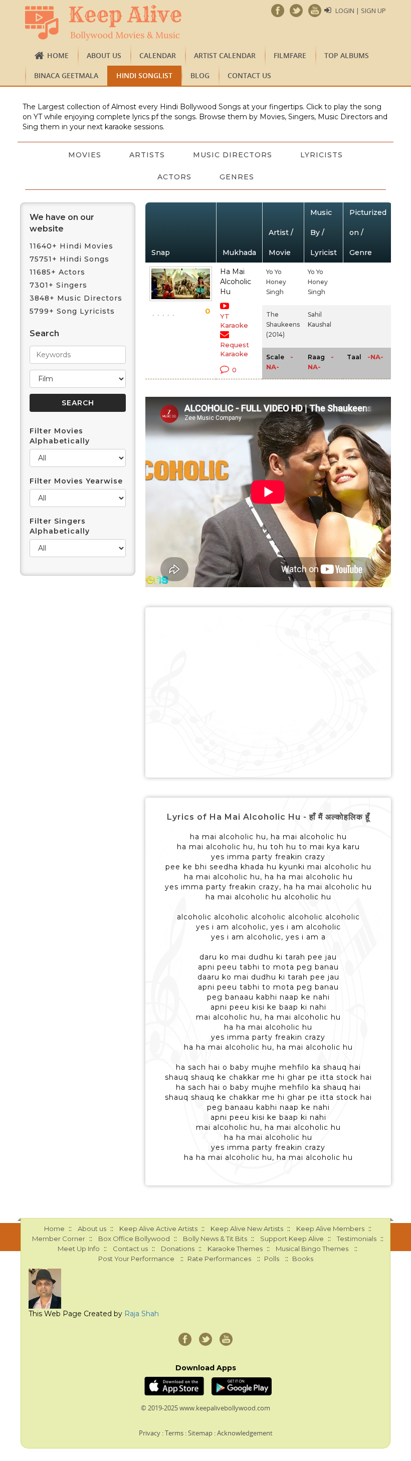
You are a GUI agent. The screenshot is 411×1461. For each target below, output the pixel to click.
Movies (84, 154)
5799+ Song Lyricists (72, 311)
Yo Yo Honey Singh (276, 282)
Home (58, 55)
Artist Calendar (225, 55)
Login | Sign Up (360, 10)
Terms (174, 1432)
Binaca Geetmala (66, 75)
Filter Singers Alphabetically (60, 526)
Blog (200, 75)
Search (44, 333)
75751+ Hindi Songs (69, 259)
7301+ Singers (58, 285)
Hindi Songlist (144, 75)
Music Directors (232, 154)
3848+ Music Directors (76, 298)
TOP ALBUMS (346, 55)
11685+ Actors (57, 272)
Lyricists (321, 154)
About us (104, 55)
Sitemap (200, 1432)
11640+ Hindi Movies (71, 246)
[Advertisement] (268, 692)
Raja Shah (141, 1313)
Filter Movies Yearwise (76, 480)
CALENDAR (157, 55)
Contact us (249, 75)
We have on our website (62, 222)
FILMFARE (290, 55)
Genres (237, 176)
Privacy (149, 1432)
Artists (147, 154)
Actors (174, 176)
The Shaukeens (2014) (283, 324)
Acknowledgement (245, 1432)
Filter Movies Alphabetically (60, 435)
